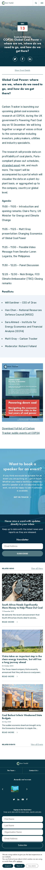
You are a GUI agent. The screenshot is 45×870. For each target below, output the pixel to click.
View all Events (37, 744)
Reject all (19, 866)
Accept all (8, 866)
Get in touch (21, 497)
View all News (37, 568)
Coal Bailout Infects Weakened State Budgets (22, 717)
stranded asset (11, 165)
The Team (10, 770)
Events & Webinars (22, 36)
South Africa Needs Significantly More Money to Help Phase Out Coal (22, 606)
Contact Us (33, 770)
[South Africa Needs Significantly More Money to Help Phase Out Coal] (22, 587)
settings (19, 861)
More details (32, 866)
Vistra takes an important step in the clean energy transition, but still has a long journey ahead (22, 659)
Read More (8, 622)
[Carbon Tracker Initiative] (8, 3)
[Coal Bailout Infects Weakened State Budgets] (22, 698)
